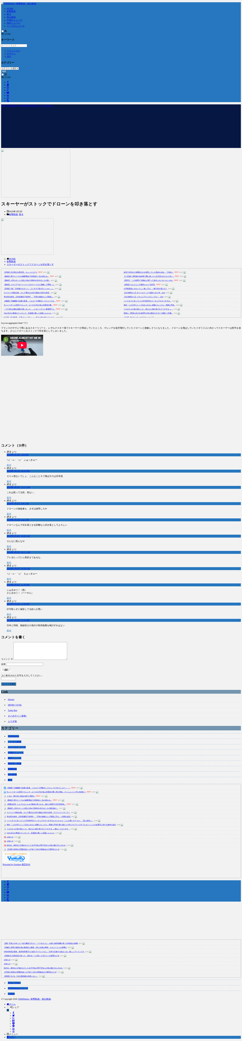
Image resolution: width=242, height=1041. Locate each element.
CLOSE (7, 34)
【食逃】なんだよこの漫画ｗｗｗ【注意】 (140, 285)
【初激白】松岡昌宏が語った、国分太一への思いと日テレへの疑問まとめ (31, 956)
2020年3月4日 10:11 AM (18, 552)
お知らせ (10, 837)
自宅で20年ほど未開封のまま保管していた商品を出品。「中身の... (149, 272)
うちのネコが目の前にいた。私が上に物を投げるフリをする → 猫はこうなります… (38, 829)
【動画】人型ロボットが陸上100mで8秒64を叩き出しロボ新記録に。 (32, 808)
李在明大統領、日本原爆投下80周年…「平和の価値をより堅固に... (29, 297)
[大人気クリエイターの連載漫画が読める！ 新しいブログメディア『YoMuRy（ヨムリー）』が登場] (16, 862)
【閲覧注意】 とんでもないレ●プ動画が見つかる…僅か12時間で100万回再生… (36, 804)
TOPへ (12, 1037)
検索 (4, 71)
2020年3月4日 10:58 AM (18, 568)
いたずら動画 (14, 741)
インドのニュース (16, 26)
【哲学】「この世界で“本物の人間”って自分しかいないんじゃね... (148, 280)
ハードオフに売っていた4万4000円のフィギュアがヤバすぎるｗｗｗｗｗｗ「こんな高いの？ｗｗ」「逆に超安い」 (50, 821)
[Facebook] (13, 1013)
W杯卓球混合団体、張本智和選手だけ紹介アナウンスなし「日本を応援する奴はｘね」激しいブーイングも (44, 952)
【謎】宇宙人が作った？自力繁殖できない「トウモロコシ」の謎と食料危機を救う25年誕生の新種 (41, 943)
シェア (15, 1007)
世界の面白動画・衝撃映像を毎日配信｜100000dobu (27, 106)
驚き (9, 14)
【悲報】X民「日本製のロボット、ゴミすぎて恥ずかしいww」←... (29, 289)
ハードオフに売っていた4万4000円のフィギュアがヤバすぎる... (147, 301)
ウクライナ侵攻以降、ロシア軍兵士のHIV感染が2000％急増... (27, 293)
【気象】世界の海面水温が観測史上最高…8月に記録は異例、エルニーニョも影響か (35, 947)
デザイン (11, 53)
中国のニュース (14, 20)
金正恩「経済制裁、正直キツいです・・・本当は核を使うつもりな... (29, 317)
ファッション (13, 50)
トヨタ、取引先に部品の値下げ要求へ (21, 796)
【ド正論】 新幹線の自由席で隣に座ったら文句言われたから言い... (149, 276)
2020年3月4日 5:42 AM (18, 520)
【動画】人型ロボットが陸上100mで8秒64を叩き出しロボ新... (27, 280)
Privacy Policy (14, 983)
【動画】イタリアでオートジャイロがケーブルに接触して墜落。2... (29, 285)
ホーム (12, 1004)
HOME (10, 8)
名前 (3, 664)
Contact (11, 994)
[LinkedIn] (13, 1029)
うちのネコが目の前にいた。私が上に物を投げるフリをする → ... (148, 309)
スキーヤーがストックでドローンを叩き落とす (30, 264)
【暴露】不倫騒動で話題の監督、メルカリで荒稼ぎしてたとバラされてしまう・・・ (39, 788)
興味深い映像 (14, 763)
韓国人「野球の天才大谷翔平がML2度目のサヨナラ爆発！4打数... (148, 313)
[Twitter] (13, 1015)
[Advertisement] (121, 128)
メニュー (13, 1034)
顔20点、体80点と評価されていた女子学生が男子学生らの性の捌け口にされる (36, 845)
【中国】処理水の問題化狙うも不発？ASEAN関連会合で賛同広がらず (33, 849)
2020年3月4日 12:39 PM (18, 585)
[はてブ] (13, 1021)
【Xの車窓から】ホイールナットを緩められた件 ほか (144, 293)
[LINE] (13, 1026)
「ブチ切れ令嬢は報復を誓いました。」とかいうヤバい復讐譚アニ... (29, 309)
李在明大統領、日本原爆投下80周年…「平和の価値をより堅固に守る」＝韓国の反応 (39, 817)
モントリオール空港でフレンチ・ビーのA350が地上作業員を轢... (28, 305)
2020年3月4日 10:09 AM (18, 536)
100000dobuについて (18, 988)
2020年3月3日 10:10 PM (18, 471)
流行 (9, 56)
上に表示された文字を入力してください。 (22, 675)
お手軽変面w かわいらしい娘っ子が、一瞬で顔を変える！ (145, 289)
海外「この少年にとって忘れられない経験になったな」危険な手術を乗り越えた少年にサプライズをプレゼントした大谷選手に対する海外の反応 (61, 825)
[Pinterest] (13, 1031)
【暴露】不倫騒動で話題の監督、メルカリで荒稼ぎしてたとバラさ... (29, 301)
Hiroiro (11, 699)
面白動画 (11, 17)
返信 (9, 465)
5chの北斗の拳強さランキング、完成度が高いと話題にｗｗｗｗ (28, 313)
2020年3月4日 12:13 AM (18, 487)
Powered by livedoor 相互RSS (16, 864)
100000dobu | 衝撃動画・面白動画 (34, 999)
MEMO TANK (15, 705)
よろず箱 (12, 721)
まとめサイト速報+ (17, 716)
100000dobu (13, 736)
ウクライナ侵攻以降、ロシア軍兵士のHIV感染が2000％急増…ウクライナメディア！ (38, 812)
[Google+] (13, 1018)
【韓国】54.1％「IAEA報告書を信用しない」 (21, 976)
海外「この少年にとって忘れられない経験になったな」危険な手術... (149, 305)
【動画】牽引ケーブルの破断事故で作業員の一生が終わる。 (26, 276)
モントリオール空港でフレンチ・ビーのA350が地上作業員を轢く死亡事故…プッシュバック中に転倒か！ (46, 792)
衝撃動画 (11, 11)
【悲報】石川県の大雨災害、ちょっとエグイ (20, 272)
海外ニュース (13, 23)
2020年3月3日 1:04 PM (17, 455)
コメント (7, 659)
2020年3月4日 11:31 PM (18, 620)
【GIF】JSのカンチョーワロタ (135, 317)
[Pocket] (13, 1023)
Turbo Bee (12, 710)
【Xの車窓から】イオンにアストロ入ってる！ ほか (144, 297)
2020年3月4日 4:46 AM (18, 503)
